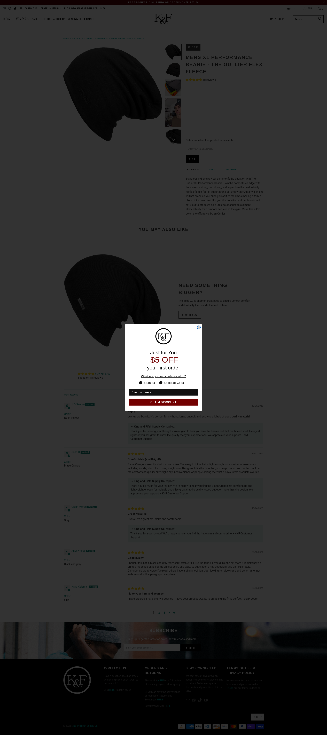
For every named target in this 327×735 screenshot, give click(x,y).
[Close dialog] (198, 327)
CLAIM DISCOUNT (163, 402)
